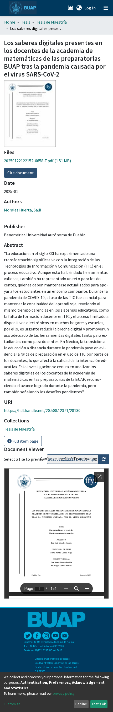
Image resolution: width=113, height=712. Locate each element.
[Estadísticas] (71, 8)
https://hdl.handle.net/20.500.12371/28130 (42, 410)
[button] (79, 8)
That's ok (99, 704)
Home (9, 22)
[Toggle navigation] (106, 8)
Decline (81, 704)
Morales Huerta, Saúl (22, 210)
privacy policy (64, 693)
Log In (90, 7)
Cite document (20, 172)
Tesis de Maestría (51, 22)
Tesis (25, 22)
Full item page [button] (25, 441)
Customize (12, 704)
